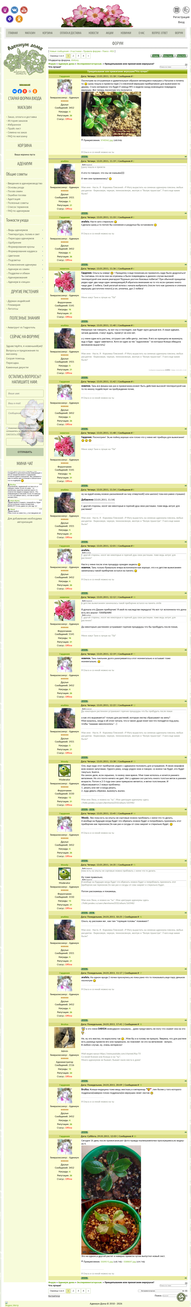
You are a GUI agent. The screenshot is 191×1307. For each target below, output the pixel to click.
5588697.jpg (130, 1261)
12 (134, 705)
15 (134, 864)
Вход (181, 22)
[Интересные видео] (24, 10)
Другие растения (24, 291)
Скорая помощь (15, 358)
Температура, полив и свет (24, 234)
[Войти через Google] (30, 91)
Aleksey (75, 60)
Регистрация (181, 17)
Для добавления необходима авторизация (25, 520)
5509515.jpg (107, 1261)
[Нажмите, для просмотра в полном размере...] (111, 113)
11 (134, 654)
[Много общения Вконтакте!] (14, 10)
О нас (142, 33)
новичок (64, 268)
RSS (112, 51)
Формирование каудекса (22, 251)
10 (134, 597)
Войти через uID (25, 85)
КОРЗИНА (25, 145)
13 (134, 761)
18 (140, 1024)
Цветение (14, 255)
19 (140, 1085)
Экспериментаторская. (89, 63)
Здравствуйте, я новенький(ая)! (24, 346)
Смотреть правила (15, 434)
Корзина (48, 33)
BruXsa (64, 1024)
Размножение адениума (22, 264)
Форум (179, 33)
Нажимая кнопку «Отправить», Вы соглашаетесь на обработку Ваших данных (24, 431)
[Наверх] (182, 1298)
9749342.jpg (107, 140)
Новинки (126, 33)
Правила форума (92, 51)
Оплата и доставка (70, 33)
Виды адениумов (18, 230)
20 (135, 1136)
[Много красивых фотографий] (5, 10)
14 (134, 813)
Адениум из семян (18, 269)
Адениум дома (66, 63)
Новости (93, 33)
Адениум (24, 164)
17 (140, 973)
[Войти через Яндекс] (25, 91)
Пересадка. (12, 363)
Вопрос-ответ (160, 33)
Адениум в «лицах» (19, 282)
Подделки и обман (19, 273)
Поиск (105, 51)
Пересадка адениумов (21, 238)
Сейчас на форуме (25, 336)
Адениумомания (17, 277)
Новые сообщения (59, 51)
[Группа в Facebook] (9, 19)
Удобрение (14, 242)
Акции (109, 33)
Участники (75, 51)
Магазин (30, 33)
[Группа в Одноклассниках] (19, 19)
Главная (13, 33)
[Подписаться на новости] (176, 10)
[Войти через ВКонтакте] (14, 91)
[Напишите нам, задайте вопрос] (186, 10)
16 (140, 916)
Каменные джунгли (17, 367)
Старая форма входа (24, 98)
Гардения (64, 76)
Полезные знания (25, 318)
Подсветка (14, 260)
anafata (64, 161)
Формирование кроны (21, 246)
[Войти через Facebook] (19, 91)
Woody (64, 761)
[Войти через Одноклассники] (35, 91)
